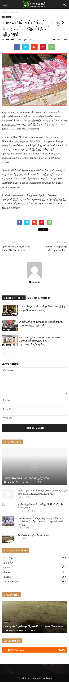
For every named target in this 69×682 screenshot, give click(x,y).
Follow (61, 650)
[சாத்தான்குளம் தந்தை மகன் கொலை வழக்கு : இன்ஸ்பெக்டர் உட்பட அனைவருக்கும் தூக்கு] (10, 340)
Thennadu (9, 39)
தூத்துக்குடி (9, 562)
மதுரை (7, 567)
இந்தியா (7, 576)
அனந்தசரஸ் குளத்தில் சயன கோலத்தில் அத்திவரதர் (16, 248)
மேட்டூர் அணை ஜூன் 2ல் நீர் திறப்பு (33, 535)
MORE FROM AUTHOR (38, 298)
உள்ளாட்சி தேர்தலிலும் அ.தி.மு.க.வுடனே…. (56, 248)
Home (4, 12)
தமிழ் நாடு (14, 12)
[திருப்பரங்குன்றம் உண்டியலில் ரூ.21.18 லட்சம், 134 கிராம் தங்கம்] (8, 507)
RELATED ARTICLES (14, 298)
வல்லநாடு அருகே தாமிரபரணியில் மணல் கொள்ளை (33, 626)
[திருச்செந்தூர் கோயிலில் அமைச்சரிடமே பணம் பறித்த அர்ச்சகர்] (10, 325)
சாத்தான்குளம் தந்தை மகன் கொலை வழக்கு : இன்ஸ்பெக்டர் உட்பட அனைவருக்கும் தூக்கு (40, 340)
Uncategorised (9, 329)
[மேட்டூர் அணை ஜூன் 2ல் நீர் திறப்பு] (8, 538)
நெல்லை (7, 571)
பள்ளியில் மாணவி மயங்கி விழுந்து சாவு (27, 478)
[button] (64, 4)
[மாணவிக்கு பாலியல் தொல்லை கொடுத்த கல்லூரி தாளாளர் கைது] (10, 310)
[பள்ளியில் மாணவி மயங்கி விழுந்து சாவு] (34, 466)
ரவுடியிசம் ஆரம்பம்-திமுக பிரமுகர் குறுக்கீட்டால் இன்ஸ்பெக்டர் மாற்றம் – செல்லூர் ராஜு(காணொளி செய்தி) (40, 521)
